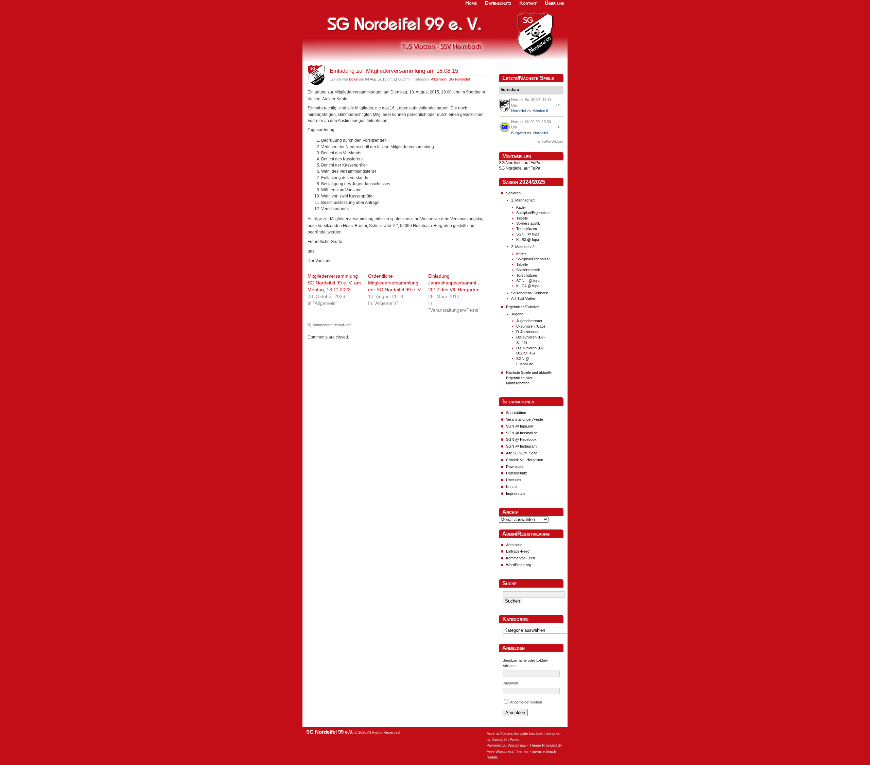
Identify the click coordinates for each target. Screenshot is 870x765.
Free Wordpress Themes (507, 751)
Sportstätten (516, 413)
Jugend (517, 314)
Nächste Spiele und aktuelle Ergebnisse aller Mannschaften (529, 377)
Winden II (540, 111)
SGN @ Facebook (521, 439)
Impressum (515, 493)
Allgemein (439, 79)
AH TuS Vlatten (523, 298)
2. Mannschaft (523, 247)
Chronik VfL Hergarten (524, 460)
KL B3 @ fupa (527, 240)
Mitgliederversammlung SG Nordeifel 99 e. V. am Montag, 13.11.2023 (334, 282)
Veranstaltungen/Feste (524, 419)
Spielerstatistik (528, 223)
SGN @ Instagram (521, 446)
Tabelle (522, 218)
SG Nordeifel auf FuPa (519, 162)
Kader (521, 207)
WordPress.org (518, 565)
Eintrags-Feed (517, 551)
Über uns (513, 480)
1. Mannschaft (523, 200)
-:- (558, 105)
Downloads (515, 467)
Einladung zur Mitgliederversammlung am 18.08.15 (394, 71)
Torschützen (526, 229)
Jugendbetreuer (529, 321)
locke (353, 79)
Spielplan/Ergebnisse (533, 213)
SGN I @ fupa (527, 234)
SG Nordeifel (459, 79)
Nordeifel (518, 111)
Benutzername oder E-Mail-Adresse (525, 663)
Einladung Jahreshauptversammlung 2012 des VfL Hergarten (456, 282)
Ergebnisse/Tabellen (522, 307)
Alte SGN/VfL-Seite (521, 453)
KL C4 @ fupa (527, 286)
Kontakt (512, 487)
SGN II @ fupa (528, 281)
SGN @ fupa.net (519, 426)
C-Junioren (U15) (530, 326)
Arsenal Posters (500, 733)
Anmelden (514, 545)
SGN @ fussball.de (522, 433)
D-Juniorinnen (527, 332)
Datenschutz (516, 473)
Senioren (513, 193)
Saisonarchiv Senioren (529, 293)
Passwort (510, 683)
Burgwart (518, 133)
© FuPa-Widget (550, 141)
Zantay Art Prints (505, 739)
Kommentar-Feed (520, 558)
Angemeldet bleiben (526, 702)
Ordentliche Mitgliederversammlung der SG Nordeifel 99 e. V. (395, 282)
